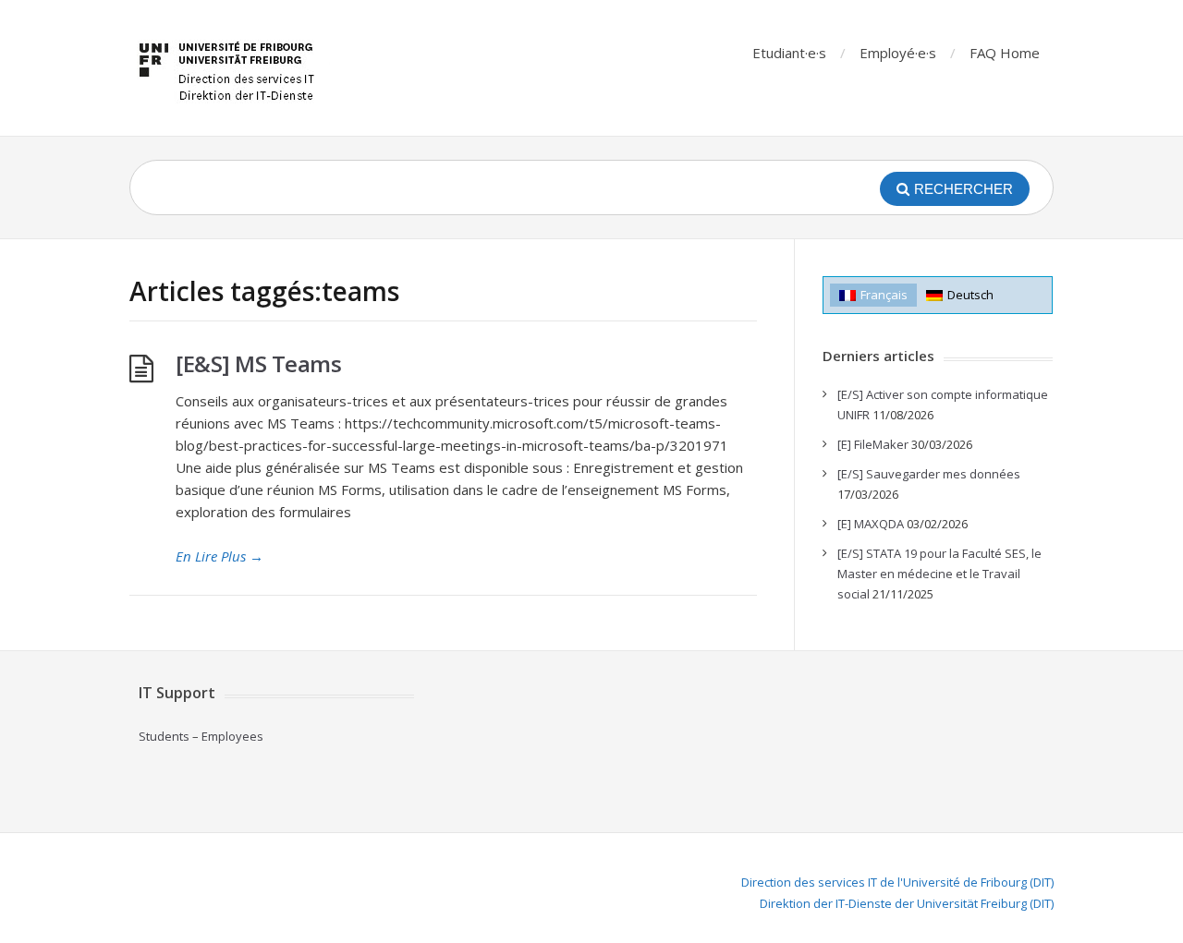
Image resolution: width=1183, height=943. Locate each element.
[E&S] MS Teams (258, 363)
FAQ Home (1005, 52)
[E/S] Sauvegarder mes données (928, 473)
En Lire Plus (219, 556)
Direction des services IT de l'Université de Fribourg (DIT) (897, 882)
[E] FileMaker (873, 444)
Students (164, 736)
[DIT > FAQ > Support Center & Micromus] (229, 67)
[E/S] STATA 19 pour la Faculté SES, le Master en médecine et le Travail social (939, 573)
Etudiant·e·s (789, 52)
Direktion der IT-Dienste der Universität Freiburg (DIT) (907, 903)
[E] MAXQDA (870, 523)
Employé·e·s (898, 52)
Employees (232, 736)
